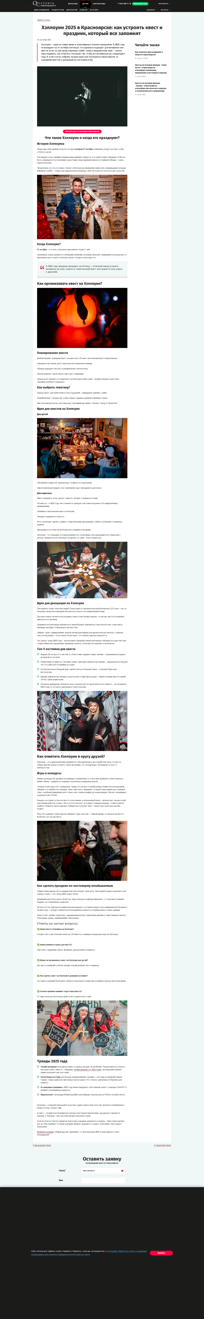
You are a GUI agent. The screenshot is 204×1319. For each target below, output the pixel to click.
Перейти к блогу (43, 20)
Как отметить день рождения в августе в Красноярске (149, 53)
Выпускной (71, 10)
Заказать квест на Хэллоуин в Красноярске (82, 131)
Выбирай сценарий (45, 1132)
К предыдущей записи (42, 1145)
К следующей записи (162, 1145)
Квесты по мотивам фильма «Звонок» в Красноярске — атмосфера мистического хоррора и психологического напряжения (150, 87)
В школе (83, 10)
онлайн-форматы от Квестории (87, 1070)
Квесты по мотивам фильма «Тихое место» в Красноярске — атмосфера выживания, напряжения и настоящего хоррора (151, 69)
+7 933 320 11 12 (124, 4)
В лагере (94, 10)
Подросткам (58, 10)
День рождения (41, 10)
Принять (161, 1253)
